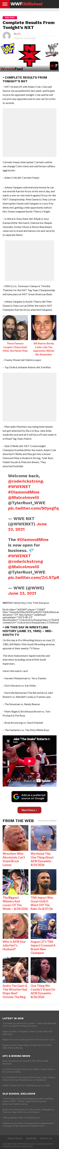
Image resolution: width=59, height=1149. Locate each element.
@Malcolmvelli (23, 497)
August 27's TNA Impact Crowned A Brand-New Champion (43, 947)
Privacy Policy (15, 1138)
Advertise (31, 1138)
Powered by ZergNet (47, 821)
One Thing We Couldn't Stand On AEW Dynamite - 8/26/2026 (43, 991)
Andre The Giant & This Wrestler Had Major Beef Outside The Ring (15, 991)
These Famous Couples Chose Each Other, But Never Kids (15, 347)
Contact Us (46, 1138)
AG (19, 33)
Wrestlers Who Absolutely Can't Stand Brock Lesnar (14, 859)
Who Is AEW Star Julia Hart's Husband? (14, 945)
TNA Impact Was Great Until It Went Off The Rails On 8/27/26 (42, 903)
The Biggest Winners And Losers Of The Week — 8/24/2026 (15, 903)
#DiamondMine (23, 492)
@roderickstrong (25, 481)
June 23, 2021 (22, 593)
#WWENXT (19, 486)
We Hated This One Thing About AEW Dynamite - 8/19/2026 (42, 859)
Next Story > (29, 809)
